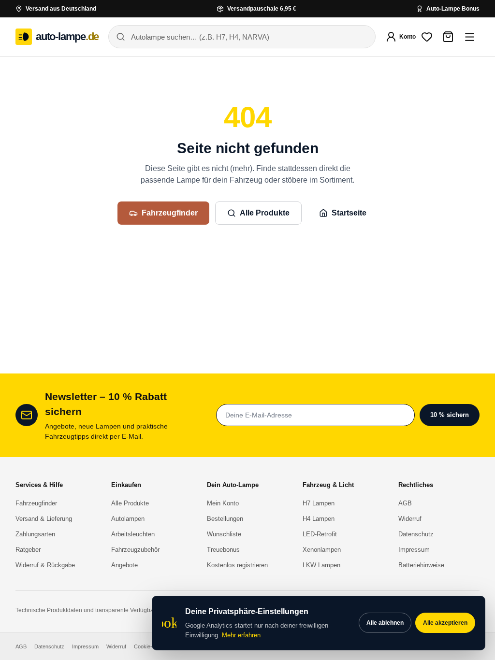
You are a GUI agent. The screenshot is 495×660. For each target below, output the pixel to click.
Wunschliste (224, 534)
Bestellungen (225, 518)
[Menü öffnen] (469, 37)
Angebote (124, 565)
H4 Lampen (319, 518)
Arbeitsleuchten (133, 534)
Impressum (414, 549)
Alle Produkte (265, 213)
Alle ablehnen (385, 622)
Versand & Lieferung (43, 518)
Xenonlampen (322, 549)
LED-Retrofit (320, 534)
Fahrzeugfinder (170, 213)
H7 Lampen (319, 503)
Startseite (349, 213)
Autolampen (128, 518)
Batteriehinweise (421, 565)
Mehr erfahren (241, 635)
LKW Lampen (321, 565)
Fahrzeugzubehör (135, 549)
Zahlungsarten (35, 534)
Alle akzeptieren (445, 622)
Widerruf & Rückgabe (45, 565)
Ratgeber (28, 549)
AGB (405, 503)
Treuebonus (223, 549)
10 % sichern (449, 414)
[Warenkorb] (448, 37)
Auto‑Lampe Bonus (453, 8)
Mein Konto (223, 503)
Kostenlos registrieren (237, 565)
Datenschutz (416, 534)
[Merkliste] (427, 37)
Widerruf (410, 518)
